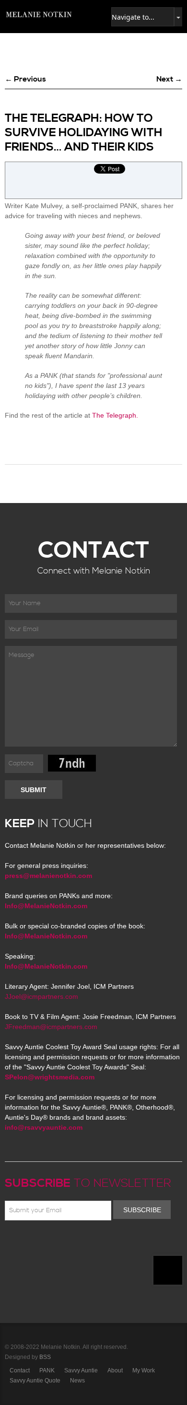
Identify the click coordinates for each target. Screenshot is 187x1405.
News (77, 1380)
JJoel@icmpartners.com (41, 996)
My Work (143, 1370)
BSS (45, 1357)
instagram (94, 1243)
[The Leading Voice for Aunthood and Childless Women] (38, 14)
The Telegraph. (115, 415)
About (115, 1370)
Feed (108, 1243)
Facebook (24, 1243)
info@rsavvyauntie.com (43, 1127)
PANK (47, 1370)
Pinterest (52, 1243)
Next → (169, 79)
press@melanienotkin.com (48, 875)
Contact (20, 1370)
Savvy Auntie (81, 1370)
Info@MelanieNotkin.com (46, 906)
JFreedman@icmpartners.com (51, 1026)
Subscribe (142, 1210)
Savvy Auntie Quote (35, 1380)
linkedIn (80, 1243)
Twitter (38, 1243)
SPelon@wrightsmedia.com (49, 1077)
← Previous (25, 79)
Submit (34, 790)
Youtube (66, 1243)
